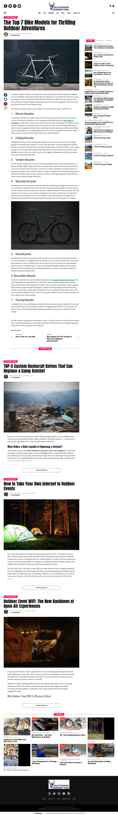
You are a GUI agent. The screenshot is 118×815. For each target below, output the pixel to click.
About (69, 13)
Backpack (51, 13)
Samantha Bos (15, 35)
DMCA (74, 799)
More (62, 13)
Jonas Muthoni (15, 377)
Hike (57, 13)
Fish (45, 13)
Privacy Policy (66, 799)
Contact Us (76, 13)
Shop (58, 799)
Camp (39, 13)
